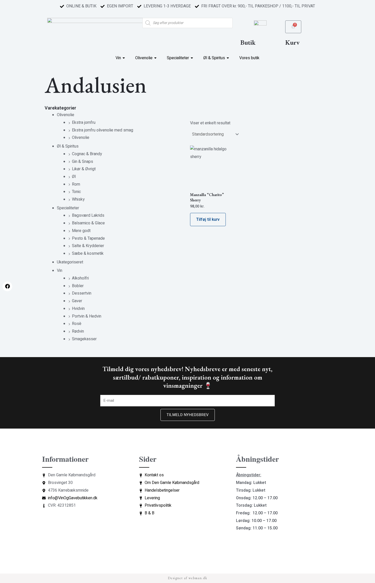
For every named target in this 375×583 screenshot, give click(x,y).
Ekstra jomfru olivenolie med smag (102, 130)
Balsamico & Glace (88, 223)
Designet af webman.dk (187, 578)
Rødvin (78, 331)
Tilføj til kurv (208, 219)
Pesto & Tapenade (88, 238)
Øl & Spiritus (68, 146)
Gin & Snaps (82, 162)
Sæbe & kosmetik (88, 253)
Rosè (76, 324)
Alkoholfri (80, 278)
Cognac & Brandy (87, 154)
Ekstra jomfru (83, 122)
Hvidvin (78, 309)
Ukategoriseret (70, 262)
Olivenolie (65, 115)
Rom (76, 184)
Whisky (78, 199)
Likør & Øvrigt (84, 169)
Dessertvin (81, 293)
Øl (74, 177)
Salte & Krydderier (88, 246)
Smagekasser (84, 339)
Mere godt (81, 231)
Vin (59, 271)
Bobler (78, 286)
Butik (248, 42)
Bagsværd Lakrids (88, 215)
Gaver (77, 301)
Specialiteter (68, 208)
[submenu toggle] (124, 58)
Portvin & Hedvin (86, 316)
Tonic (76, 192)
